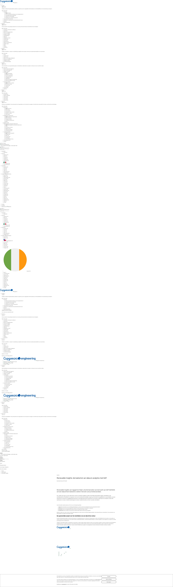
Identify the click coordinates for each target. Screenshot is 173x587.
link (2, 24)
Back (6, 73)
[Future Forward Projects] (87, 450)
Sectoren (4, 24)
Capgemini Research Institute (7, 310)
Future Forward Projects (6, 451)
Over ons (4, 102)
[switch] (0, 145)
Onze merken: (59, 550)
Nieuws (4, 91)
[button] (6, 206)
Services (4, 49)
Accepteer (108, 576)
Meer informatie (4, 10)
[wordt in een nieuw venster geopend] (86, 486)
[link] (8, 2)
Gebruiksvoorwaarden (62, 537)
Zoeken (1, 453)
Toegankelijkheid (61, 538)
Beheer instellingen (109, 579)
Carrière (4, 63)
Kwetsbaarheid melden (62, 541)
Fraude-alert (60, 544)
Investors (60, 536)
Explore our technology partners (7, 355)
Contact (61, 565)
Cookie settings (61, 542)
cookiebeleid (64, 584)
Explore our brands (5, 353)
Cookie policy (60, 543)
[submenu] (4, 402)
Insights (4, 6)
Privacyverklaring (61, 539)
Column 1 (60, 557)
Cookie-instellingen (98, 579)
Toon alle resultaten (3, 468)
